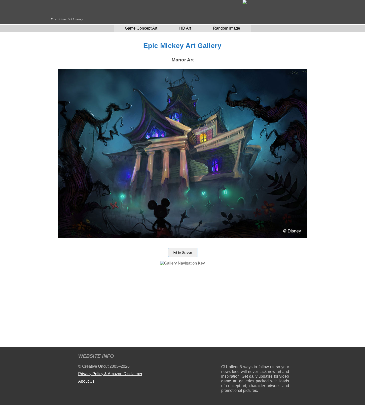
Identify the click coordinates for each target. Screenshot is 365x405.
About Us (86, 381)
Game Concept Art (141, 28)
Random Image (226, 28)
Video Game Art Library (67, 19)
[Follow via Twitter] (270, 356)
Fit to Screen (182, 252)
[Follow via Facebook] (255, 356)
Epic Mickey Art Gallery (182, 45)
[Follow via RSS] (224, 356)
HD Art (185, 28)
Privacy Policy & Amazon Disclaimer (110, 374)
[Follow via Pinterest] (285, 356)
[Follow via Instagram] (240, 356)
